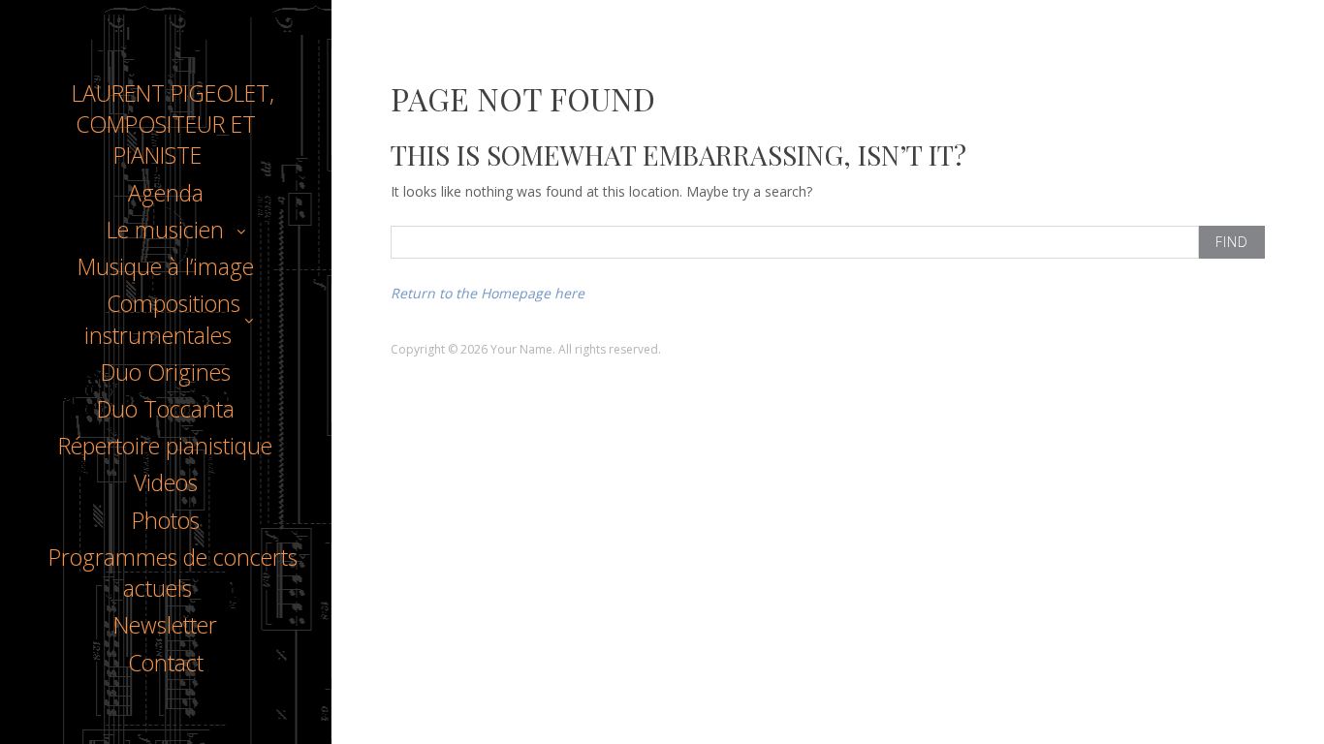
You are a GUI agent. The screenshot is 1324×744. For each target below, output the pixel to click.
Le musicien (165, 229)
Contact (166, 662)
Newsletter (165, 624)
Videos (166, 482)
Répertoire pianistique (165, 445)
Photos (166, 520)
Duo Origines (166, 372)
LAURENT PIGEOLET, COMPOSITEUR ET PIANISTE (173, 124)
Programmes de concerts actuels (173, 573)
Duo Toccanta (166, 408)
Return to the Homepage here (487, 293)
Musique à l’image (166, 266)
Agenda (166, 192)
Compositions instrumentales (162, 319)
